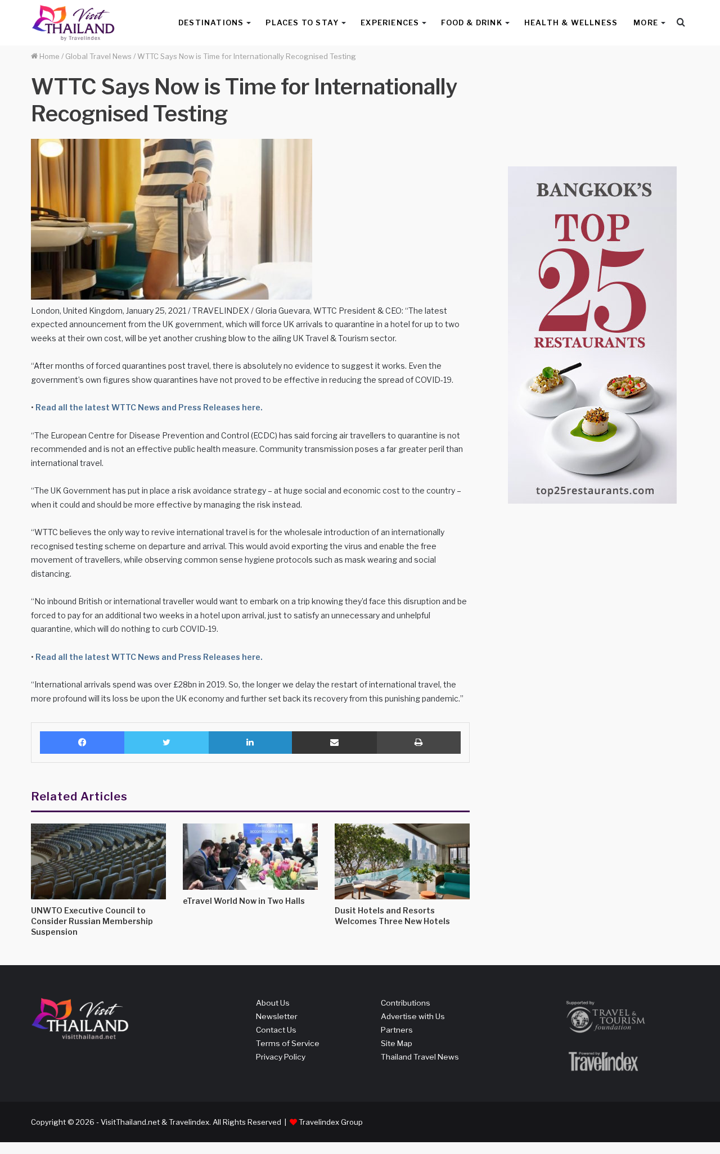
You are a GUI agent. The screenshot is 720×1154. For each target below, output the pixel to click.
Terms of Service (288, 1043)
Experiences (390, 22)
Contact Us (276, 1029)
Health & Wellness (571, 22)
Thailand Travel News (420, 1056)
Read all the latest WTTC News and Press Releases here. (148, 407)
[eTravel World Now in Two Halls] (250, 856)
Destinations (211, 22)
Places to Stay (302, 22)
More (645, 22)
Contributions (405, 1002)
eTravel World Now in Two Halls (244, 901)
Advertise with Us (413, 1016)
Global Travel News (98, 56)
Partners (397, 1029)
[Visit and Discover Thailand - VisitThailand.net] (73, 23)
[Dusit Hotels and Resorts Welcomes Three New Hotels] (402, 861)
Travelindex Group (331, 1121)
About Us (273, 1002)
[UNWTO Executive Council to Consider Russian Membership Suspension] (98, 861)
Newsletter (277, 1016)
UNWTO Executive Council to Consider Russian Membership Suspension (92, 921)
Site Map (396, 1043)
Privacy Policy (280, 1056)
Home (49, 56)
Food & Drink (471, 22)
